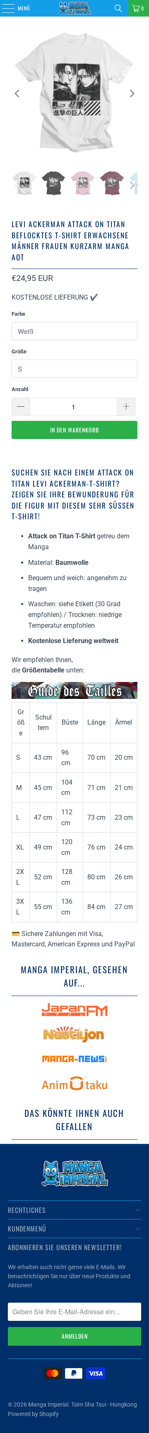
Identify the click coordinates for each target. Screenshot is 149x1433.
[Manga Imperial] (74, 8)
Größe (19, 351)
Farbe (18, 314)
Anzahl (20, 389)
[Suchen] (118, 8)
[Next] (131, 93)
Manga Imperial (48, 1404)
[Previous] (17, 93)
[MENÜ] (3, 8)
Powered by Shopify (33, 1414)
